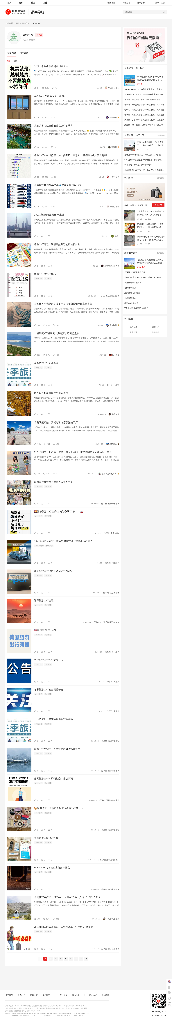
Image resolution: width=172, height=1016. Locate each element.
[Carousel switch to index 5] (147, 199)
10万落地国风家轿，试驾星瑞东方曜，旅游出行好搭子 (63, 541)
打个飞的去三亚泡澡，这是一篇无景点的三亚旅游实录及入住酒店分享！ (73, 452)
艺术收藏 (133, 332)
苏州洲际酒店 (130, 288)
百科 (45, 2)
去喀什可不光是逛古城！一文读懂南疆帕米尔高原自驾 (63, 303)
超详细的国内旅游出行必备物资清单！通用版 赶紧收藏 (63, 927)
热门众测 (128, 178)
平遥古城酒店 (130, 298)
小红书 (39, 279)
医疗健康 (133, 327)
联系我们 (21, 995)
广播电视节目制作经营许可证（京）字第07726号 (23, 1011)
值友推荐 (48, 279)
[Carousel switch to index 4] (145, 199)
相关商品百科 (130, 253)
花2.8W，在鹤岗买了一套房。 (50, 96)
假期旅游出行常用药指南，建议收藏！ (54, 778)
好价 (21, 2)
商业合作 (126, 3)
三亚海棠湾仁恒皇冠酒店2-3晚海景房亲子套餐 (143, 94)
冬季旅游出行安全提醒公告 (48, 660)
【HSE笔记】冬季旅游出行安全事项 (53, 719)
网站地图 (46, 995)
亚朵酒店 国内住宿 (132, 293)
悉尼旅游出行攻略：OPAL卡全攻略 (53, 571)
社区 (33, 2)
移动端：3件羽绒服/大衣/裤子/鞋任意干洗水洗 (143, 125)
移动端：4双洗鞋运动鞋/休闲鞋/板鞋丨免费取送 (144, 115)
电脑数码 (155, 332)
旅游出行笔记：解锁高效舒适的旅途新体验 (57, 244)
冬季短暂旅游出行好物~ (47, 838)
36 (140, 219)
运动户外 (155, 327)
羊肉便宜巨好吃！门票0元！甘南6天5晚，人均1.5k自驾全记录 (67, 897)
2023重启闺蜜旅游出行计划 (49, 214)
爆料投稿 (141, 3)
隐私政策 (105, 995)
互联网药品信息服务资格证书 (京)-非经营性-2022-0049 (59, 1008)
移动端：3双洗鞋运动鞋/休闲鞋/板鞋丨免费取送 (144, 110)
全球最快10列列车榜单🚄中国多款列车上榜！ (58, 185)
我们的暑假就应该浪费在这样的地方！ (54, 125)
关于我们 (9, 995)
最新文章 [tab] (128, 135)
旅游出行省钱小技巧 (45, 274)
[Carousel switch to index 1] (139, 199)
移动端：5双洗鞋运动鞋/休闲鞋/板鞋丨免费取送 (144, 120)
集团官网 (111, 3)
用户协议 (93, 995)
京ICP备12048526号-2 (75, 1006)
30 (140, 244)
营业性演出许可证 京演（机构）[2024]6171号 (21, 1008)
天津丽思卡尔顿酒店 (132, 282)
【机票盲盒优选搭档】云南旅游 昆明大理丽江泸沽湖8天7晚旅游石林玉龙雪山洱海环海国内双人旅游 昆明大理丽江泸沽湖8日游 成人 (150, 262)
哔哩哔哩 (40, 546)
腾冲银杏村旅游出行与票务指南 (51, 392)
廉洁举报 (76, 995)
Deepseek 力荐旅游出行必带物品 (52, 867)
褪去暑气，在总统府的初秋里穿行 (138, 165)
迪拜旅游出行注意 (43, 600)
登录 (157, 3)
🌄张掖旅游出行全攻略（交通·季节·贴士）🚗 (58, 511)
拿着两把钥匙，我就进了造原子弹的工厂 (56, 422)
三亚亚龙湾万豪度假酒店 (134, 272)
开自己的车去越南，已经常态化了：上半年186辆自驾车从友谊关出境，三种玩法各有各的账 (151, 144)
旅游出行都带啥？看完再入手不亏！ (53, 481)
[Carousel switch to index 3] (143, 199)
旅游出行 (36, 23)
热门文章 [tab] (140, 135)
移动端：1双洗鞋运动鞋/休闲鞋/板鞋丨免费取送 (144, 105)
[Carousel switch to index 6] (149, 199)
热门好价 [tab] (140, 68)
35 (140, 231)
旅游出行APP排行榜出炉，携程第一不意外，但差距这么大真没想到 (70, 155)
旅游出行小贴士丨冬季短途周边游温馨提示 (57, 749)
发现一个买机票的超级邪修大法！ (52, 66)
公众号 (39, 368)
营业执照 (83, 1008)
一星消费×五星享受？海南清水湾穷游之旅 (56, 333)
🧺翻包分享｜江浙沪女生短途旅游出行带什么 (58, 808)
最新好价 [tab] (128, 68)
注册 (163, 3)
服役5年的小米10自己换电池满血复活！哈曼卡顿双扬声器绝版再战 (151, 238)
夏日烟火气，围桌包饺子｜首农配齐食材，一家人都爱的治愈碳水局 (150, 226)
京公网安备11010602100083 (16, 1006)
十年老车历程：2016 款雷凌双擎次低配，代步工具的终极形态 (150, 213)
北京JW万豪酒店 (131, 303)
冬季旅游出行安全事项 (46, 363)
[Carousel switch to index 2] (141, 199)
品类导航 (37, 12)
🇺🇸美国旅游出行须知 (45, 630)
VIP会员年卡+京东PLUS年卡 (136, 308)
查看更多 (161, 135)
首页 (17, 23)
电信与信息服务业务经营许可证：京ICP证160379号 (47, 1006)
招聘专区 (34, 995)
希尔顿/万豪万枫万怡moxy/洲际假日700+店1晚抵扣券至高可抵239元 (150, 79)
